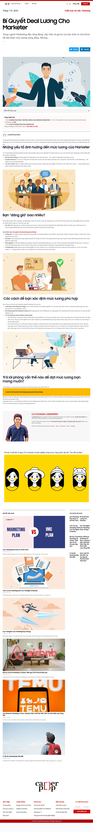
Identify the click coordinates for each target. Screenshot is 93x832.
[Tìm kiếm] (67, 4)
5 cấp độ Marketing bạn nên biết (13, 756)
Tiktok (57, 426)
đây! (15, 122)
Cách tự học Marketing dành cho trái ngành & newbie (20, 591)
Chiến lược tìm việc (73, 11)
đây (80, 452)
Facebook (62, 426)
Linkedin (52, 426)
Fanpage (73, 426)
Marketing (86, 11)
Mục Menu (34, 3)
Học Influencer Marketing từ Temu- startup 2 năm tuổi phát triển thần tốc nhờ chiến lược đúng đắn (85, 542)
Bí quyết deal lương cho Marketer (84, 518)
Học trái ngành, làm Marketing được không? (17, 631)
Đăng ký (85, 3)
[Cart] (70, 3)
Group (68, 426)
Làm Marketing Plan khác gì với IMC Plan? (16, 550)
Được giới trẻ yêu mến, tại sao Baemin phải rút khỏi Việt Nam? (84, 557)
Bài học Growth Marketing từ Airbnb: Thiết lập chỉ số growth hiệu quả (25, 672)
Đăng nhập (76, 3)
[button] (74, 49)
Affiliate (27, 3)
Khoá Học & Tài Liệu (15, 3)
